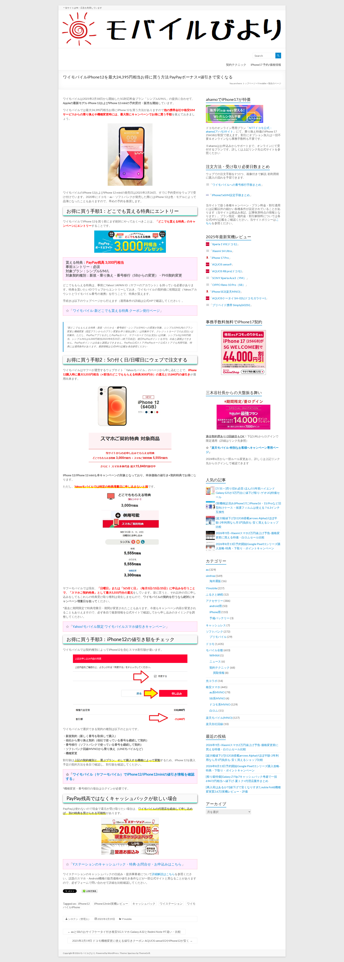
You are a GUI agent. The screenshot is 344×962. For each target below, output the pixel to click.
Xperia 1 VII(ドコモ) (224, 244)
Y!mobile (127, 918)
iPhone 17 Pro (220, 257)
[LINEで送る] (89, 891)
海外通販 (215, 581)
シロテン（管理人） (79, 918)
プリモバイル (218, 636)
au (207, 569)
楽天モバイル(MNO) (219, 717)
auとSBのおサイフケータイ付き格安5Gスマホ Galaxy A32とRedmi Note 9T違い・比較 (124, 931)
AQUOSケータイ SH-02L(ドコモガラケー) (239, 298)
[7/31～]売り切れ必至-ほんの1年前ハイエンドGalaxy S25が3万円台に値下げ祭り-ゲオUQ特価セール (248, 493)
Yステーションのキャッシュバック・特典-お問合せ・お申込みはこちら (127, 864)
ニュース (215, 661)
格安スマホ (213, 687)
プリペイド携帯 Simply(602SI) (231, 305)
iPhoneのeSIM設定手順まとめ (231, 195)
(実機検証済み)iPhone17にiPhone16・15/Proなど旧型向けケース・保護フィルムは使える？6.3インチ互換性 (248, 508)
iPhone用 (215, 612)
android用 (215, 606)
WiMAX (214, 655)
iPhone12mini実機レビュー (111, 903)
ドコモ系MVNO (219, 704)
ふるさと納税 (214, 594)
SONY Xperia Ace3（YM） (229, 278)
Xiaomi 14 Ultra (222, 251)
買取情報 (218, 672)
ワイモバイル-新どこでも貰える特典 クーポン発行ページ (116, 310)
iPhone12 (84, 903)
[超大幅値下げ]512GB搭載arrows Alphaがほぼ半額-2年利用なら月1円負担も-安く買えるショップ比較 (247, 522)
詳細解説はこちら (163, 874)
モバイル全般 (214, 650)
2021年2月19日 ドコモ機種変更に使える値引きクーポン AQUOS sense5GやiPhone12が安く (132, 940)
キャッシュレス (216, 625)
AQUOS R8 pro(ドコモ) (227, 271)
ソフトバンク (214, 631)
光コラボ (211, 680)
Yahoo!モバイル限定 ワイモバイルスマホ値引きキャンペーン (119, 626)
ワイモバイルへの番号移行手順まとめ (236, 184)
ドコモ (210, 644)
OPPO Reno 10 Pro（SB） (228, 284)
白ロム (213, 710)
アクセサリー (214, 600)
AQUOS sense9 (221, 264)
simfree (210, 575)
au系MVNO (217, 692)
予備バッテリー (219, 618)
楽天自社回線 (214, 724)
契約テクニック (236, 64)
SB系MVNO (217, 698)
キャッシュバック (143, 903)
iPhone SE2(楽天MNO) (226, 291)
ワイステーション (171, 903)
